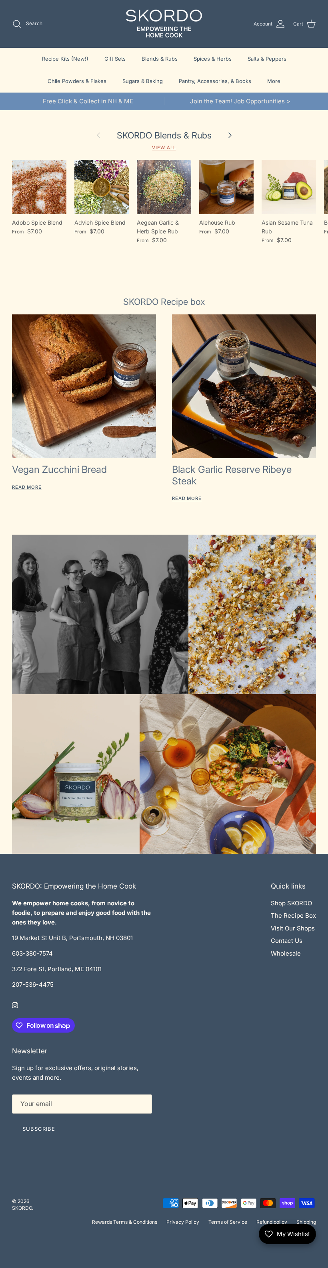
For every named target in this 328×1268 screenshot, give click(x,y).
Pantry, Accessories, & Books (215, 81)
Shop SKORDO (291, 903)
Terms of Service (227, 1222)
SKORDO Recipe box (164, 301)
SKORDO (22, 1208)
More (273, 81)
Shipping (306, 1222)
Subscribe (38, 1129)
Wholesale (286, 953)
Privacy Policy (182, 1222)
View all (164, 147)
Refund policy (271, 1222)
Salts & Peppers (267, 58)
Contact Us (286, 940)
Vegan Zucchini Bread (59, 469)
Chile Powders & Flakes (77, 81)
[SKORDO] (164, 24)
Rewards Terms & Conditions (124, 1222)
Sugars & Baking (142, 81)
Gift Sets (115, 58)
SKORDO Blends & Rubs (164, 135)
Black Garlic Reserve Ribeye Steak (232, 475)
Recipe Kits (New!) (65, 58)
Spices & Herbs (213, 58)
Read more (27, 487)
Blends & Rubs (160, 58)
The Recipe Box (293, 915)
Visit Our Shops (293, 928)
